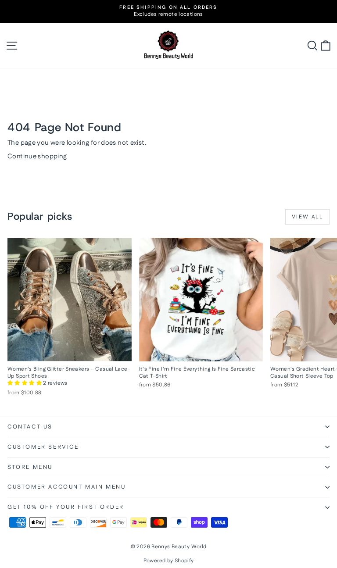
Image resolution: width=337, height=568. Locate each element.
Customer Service (43, 447)
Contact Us (30, 427)
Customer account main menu (66, 487)
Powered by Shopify (168, 560)
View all (307, 217)
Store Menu (30, 467)
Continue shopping (37, 156)
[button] (25, 383)
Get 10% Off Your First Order (65, 507)
